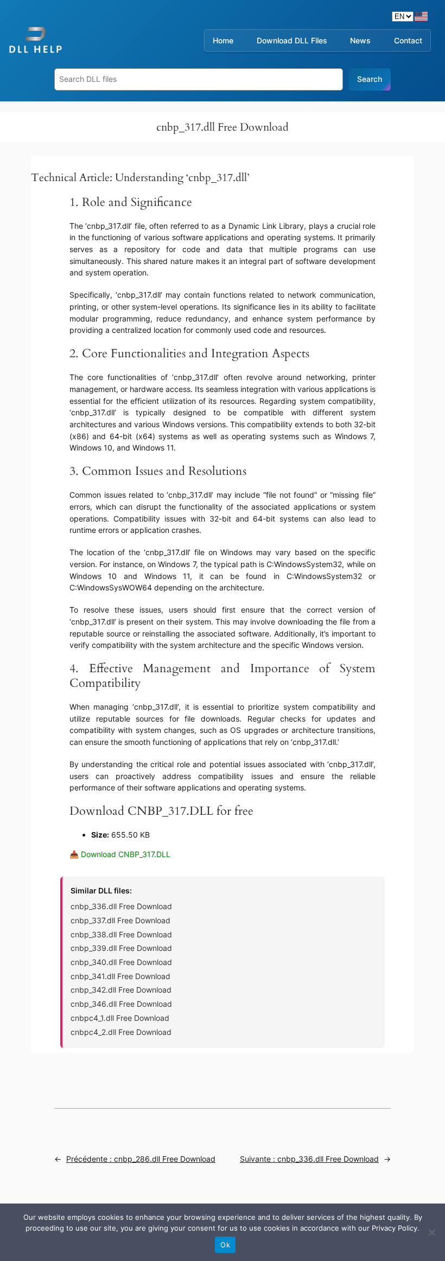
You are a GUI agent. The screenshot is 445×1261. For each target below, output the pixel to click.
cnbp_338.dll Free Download (121, 934)
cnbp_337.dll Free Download (120, 920)
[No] (431, 1232)
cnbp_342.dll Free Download (121, 989)
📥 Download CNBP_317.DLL (119, 854)
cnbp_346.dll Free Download (121, 1003)
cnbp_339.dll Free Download (121, 948)
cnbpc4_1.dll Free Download (120, 1017)
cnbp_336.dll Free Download (121, 906)
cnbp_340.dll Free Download (121, 962)
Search (369, 78)
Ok (225, 1244)
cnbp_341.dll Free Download (120, 976)
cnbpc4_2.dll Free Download (121, 1032)
